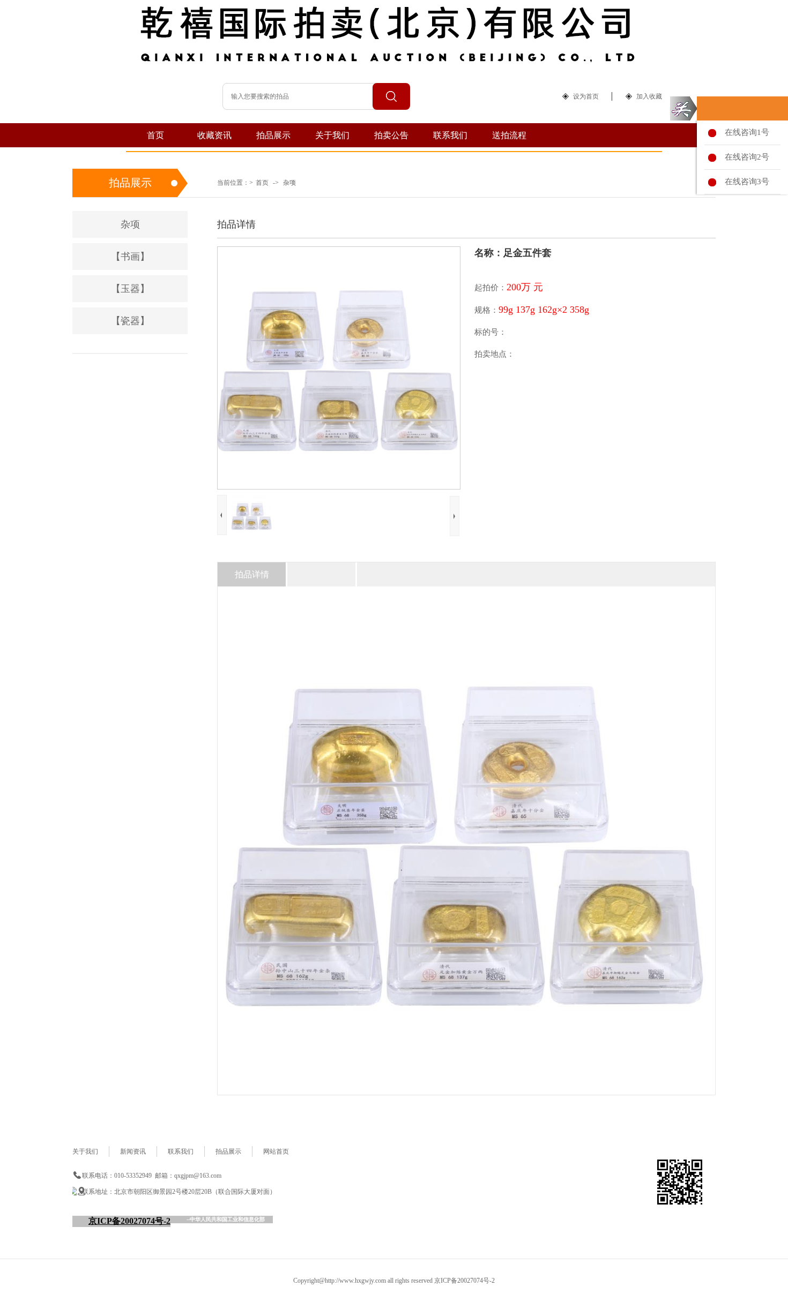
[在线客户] (683, 108)
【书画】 (130, 256)
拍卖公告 (391, 135)
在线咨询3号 (744, 181)
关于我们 (332, 135)
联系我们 (450, 135)
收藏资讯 (214, 135)
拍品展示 (273, 135)
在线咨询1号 (744, 132)
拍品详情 (252, 574)
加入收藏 (649, 96)
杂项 (289, 182)
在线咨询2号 (744, 157)
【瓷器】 (130, 320)
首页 (155, 135)
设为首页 (586, 96)
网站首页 (276, 1151)
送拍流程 (509, 135)
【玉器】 (130, 288)
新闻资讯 (133, 1151)
